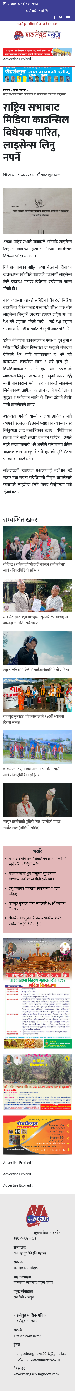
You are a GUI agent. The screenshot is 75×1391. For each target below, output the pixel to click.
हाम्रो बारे (31, 11)
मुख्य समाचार (19, 90)
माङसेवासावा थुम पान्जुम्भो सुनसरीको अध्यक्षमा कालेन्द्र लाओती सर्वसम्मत (32, 877)
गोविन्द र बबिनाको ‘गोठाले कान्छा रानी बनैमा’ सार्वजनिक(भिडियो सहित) (37, 862)
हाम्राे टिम (44, 11)
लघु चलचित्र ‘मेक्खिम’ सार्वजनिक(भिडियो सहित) (34, 891)
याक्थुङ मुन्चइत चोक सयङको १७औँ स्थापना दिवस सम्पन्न (37, 906)
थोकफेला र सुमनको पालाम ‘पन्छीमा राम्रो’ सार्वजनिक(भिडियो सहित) (35, 921)
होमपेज (6, 91)
